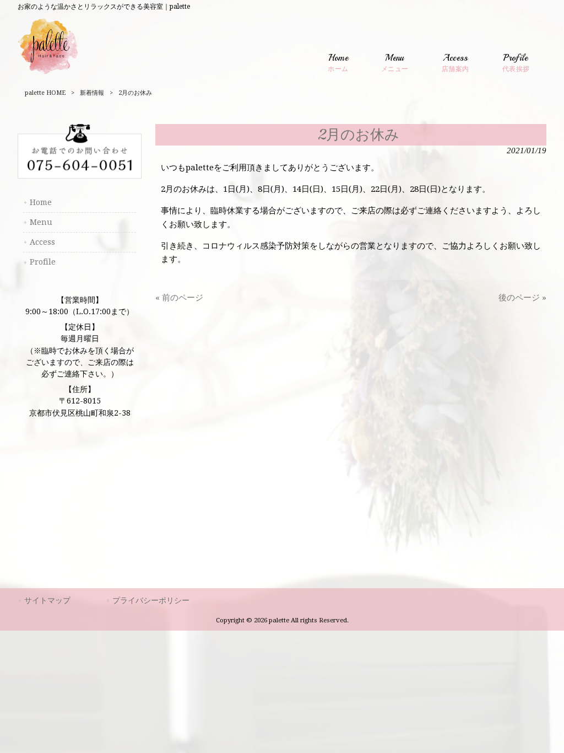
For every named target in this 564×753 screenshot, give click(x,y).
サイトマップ (47, 600)
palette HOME (45, 92)
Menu (41, 222)
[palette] (48, 74)
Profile (43, 261)
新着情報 (92, 92)
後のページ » (522, 298)
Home (41, 202)
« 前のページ (179, 298)
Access (42, 242)
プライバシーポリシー (150, 600)
